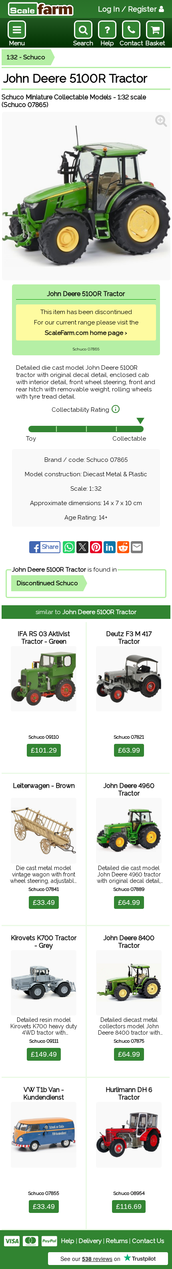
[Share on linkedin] (110, 546)
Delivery (90, 1241)
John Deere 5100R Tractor (49, 569)
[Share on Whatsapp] (69, 546)
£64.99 (129, 902)
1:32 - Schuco (26, 57)
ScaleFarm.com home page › (86, 332)
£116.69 (129, 1207)
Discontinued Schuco (47, 583)
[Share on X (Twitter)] (83, 546)
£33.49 (44, 902)
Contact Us (148, 1241)
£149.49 (44, 1054)
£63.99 (129, 750)
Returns (117, 1241)
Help (67, 1241)
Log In (127, 9)
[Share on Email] (137, 546)
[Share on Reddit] (124, 546)
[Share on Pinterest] (97, 546)
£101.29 (44, 750)
